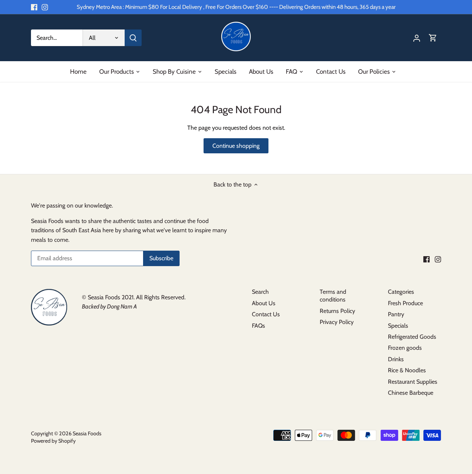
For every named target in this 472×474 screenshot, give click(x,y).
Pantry (396, 314)
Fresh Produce (405, 303)
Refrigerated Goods (412, 336)
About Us (263, 303)
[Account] (417, 38)
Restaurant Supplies (412, 381)
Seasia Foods (87, 433)
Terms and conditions (333, 295)
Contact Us (266, 314)
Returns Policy (337, 310)
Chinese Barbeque (410, 392)
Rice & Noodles (407, 370)
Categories (401, 291)
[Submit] (133, 37)
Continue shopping (236, 145)
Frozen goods (405, 347)
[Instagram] (45, 7)
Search (260, 291)
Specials (398, 325)
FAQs (258, 325)
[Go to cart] (432, 38)
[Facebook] (34, 7)
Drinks (396, 359)
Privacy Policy (337, 321)
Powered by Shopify (53, 441)
